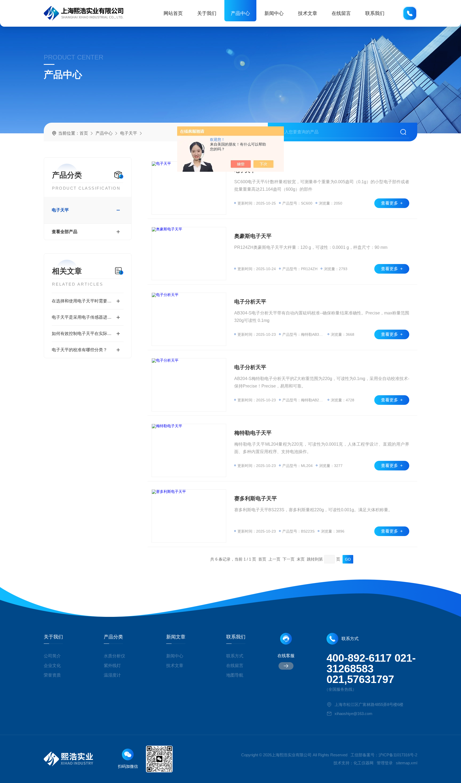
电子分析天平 (250, 302)
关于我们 (206, 13)
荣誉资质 (52, 675)
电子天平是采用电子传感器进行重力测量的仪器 (88, 317)
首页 (84, 133)
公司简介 (52, 656)
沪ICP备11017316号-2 (398, 755)
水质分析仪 (114, 656)
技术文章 (307, 13)
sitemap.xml (406, 763)
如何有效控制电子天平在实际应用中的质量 (88, 333)
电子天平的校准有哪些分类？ (79, 349)
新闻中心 (274, 13)
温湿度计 (112, 675)
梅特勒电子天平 (253, 433)
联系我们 (374, 13)
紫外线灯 (112, 665)
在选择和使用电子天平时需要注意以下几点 (88, 301)
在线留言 (341, 13)
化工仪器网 (363, 763)
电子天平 (128, 133)
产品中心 (240, 13)
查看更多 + (392, 203)
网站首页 (173, 13)
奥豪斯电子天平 (253, 236)
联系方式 (234, 656)
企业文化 (52, 665)
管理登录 (385, 763)
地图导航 (234, 675)
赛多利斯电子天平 (255, 498)
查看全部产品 (64, 231)
